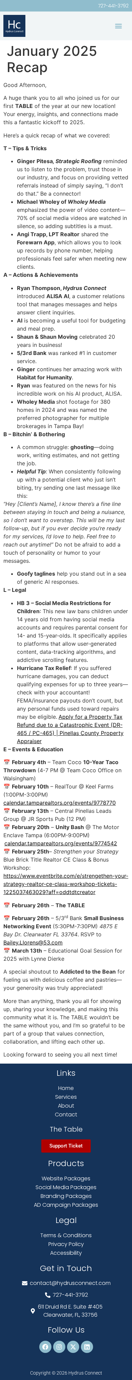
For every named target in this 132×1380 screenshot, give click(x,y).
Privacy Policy (66, 1244)
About (66, 1106)
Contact (66, 1114)
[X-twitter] (73, 1347)
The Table (66, 1129)
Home (66, 1088)
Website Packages (66, 1178)
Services (66, 1097)
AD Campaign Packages (66, 1205)
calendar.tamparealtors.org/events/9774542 (60, 843)
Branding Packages (66, 1196)
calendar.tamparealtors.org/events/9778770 (59, 802)
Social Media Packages (66, 1187)
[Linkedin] (87, 1347)
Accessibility (66, 1253)
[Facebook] (45, 1347)
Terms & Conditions (66, 1235)
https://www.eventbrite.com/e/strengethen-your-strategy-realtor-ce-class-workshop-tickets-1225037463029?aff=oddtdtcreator (65, 883)
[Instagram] (59, 1347)
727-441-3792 (113, 5)
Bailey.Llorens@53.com (33, 942)
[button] (118, 25)
